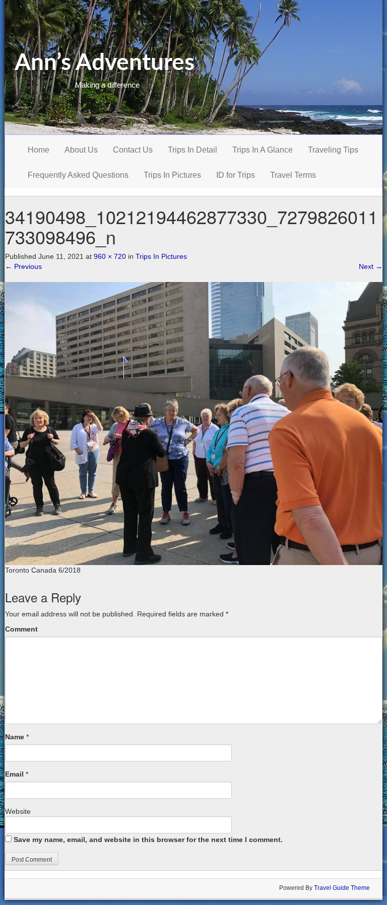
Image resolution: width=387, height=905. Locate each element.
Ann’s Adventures (105, 63)
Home (38, 150)
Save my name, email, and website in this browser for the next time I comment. (148, 840)
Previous (23, 266)
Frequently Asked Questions (78, 175)
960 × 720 (110, 256)
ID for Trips (235, 175)
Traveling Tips (333, 150)
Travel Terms (293, 175)
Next (370, 266)
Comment (21, 629)
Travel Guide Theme (342, 887)
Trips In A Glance (262, 150)
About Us (81, 150)
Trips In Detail (192, 150)
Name (14, 737)
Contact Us (133, 150)
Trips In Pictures (172, 175)
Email (14, 774)
